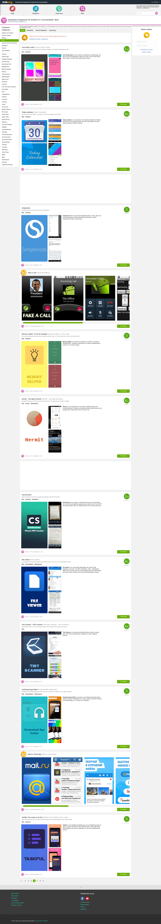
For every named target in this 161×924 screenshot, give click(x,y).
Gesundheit (5, 89)
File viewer (26, 560)
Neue (22, 30)
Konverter (4, 99)
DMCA (46, 921)
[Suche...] (157, 13)
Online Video (5, 117)
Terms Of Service (39, 921)
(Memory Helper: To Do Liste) (58, 334)
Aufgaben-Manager (7, 59)
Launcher (4, 102)
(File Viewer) (35, 560)
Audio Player (5, 56)
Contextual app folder (30, 689)
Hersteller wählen (84, 902)
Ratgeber (4, 127)
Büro (3, 40)
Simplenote (26, 208)
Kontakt (82, 907)
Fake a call (39, 273)
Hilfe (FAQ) (83, 909)
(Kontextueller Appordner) (47, 689)
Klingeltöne (14, 898)
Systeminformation (7, 139)
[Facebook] (82, 900)
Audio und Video (6, 35)
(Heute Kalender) (39, 112)
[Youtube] (87, 900)
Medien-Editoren (6, 109)
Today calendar (27, 112)
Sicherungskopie (6, 129)
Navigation (5, 45)
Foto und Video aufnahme (9, 86)
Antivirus (4, 54)
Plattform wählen (146, 52)
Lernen (3, 104)
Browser (4, 71)
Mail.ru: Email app (42, 754)
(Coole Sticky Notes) (42, 47)
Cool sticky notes (28, 47)
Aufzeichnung (5, 61)
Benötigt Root (5, 66)
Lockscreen (5, 107)
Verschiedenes (6, 50)
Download (4, 81)
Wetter (3, 154)
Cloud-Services (6, 74)
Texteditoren (35, 499)
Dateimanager (5, 76)
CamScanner (26, 495)
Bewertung (52, 30)
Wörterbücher (5, 159)
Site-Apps (4, 132)
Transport (4, 147)
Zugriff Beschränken (7, 164)
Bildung (4, 38)
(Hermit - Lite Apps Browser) (52, 399)
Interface (4, 97)
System (4, 48)
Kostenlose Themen (16, 905)
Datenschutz (5, 79)
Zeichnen (4, 162)
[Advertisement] (10, 198)
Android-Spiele (15, 893)
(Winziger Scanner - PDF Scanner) (55, 625)
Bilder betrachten (6, 69)
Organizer (4, 122)
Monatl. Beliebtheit (41, 30)
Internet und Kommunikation (9, 43)
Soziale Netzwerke (7, 134)
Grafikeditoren (5, 94)
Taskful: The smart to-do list (32, 817)
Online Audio (5, 114)
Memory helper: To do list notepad (34, 334)
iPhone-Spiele (14, 896)
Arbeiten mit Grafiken (7, 33)
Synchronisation (6, 137)
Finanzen (4, 84)
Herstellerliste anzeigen (146, 49)
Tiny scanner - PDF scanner (32, 625)
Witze (3, 157)
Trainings (4, 144)
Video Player (5, 152)
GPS (3, 91)
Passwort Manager (7, 124)
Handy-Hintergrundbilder (17, 903)
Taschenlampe (6, 142)
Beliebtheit (30, 30)
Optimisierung (5, 119)
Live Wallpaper (15, 900)
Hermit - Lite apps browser (31, 399)
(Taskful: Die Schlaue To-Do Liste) (55, 817)
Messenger (5, 112)
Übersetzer (5, 149)
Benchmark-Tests (6, 64)
